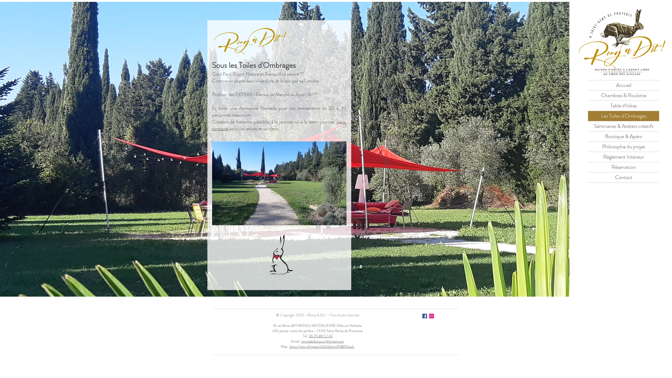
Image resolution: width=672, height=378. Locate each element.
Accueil (623, 85)
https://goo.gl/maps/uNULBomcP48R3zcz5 (321, 346)
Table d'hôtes (623, 105)
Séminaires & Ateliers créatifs (623, 126)
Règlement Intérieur (623, 157)
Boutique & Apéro (623, 136)
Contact (623, 177)
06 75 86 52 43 (321, 336)
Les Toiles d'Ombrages (623, 116)
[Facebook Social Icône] (424, 316)
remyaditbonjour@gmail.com (322, 341)
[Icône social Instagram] (431, 316)
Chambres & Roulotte (623, 95)
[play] (335, 221)
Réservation (624, 167)
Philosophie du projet (623, 146)
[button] (279, 183)
